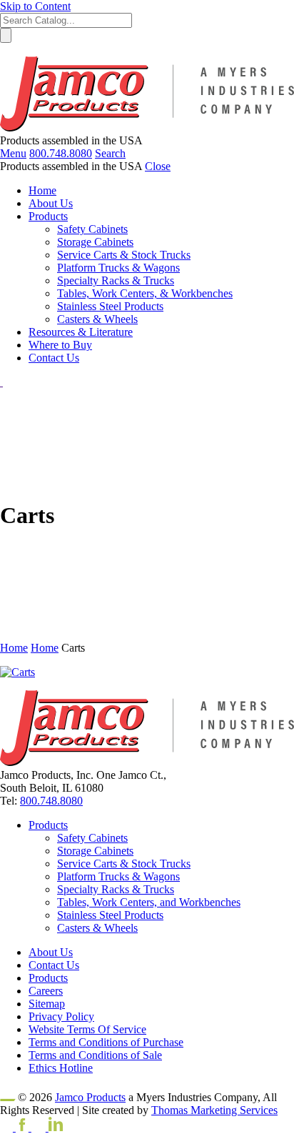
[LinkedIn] (47, 1127)
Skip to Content (35, 6)
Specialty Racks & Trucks (115, 889)
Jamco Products (90, 1097)
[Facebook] (15, 1127)
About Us (51, 952)
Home (14, 648)
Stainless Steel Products (110, 915)
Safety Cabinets (92, 838)
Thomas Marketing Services (214, 1110)
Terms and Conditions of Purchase (106, 1042)
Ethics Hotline (61, 1068)
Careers (46, 991)
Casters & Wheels (97, 928)
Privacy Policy (61, 1016)
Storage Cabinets (95, 851)
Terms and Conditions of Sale (95, 1055)
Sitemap (47, 1004)
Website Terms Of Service (87, 1029)
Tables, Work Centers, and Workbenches (148, 902)
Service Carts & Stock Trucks (124, 863)
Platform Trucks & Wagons (118, 876)
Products (48, 825)
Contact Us (54, 965)
